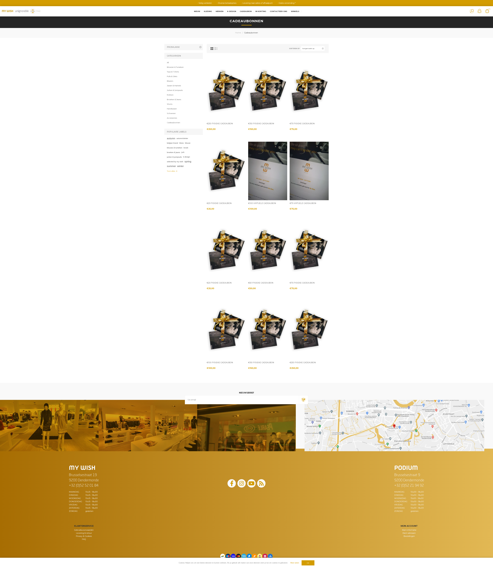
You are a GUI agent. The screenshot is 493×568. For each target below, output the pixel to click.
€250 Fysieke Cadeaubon (220, 123)
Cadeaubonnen (173, 123)
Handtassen (172, 109)
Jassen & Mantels (174, 86)
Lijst (216, 48)
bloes (181, 143)
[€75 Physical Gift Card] (309, 91)
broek (186, 148)
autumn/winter (182, 138)
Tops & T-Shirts (173, 72)
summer (171, 166)
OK (308, 563)
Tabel (212, 48)
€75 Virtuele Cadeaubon (303, 203)
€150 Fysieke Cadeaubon (261, 123)
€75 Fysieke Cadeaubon (302, 123)
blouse (187, 143)
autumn (171, 138)
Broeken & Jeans (174, 99)
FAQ (84, 539)
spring (187, 161)
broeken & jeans (173, 152)
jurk (182, 152)
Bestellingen (409, 536)
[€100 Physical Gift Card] (226, 330)
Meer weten (294, 563)
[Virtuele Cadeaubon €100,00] (267, 171)
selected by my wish (175, 162)
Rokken (170, 95)
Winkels (295, 11)
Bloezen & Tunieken (175, 67)
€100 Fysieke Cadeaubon (220, 362)
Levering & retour (84, 533)
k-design (186, 157)
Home (238, 33)
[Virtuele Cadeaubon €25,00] (309, 171)
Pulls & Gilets (172, 76)
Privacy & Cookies (84, 536)
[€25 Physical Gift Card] (226, 171)
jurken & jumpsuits (174, 157)
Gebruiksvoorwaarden (84, 530)
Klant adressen (409, 533)
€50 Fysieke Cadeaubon (260, 283)
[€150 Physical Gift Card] (267, 91)
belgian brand (172, 143)
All (168, 62)
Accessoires (172, 118)
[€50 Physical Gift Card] (267, 250)
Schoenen (171, 113)
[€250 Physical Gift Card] (226, 91)
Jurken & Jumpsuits (175, 90)
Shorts (169, 104)
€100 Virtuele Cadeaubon (262, 203)
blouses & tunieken (174, 148)
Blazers (170, 81)
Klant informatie (409, 530)
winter (180, 166)
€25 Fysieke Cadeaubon (219, 203)
